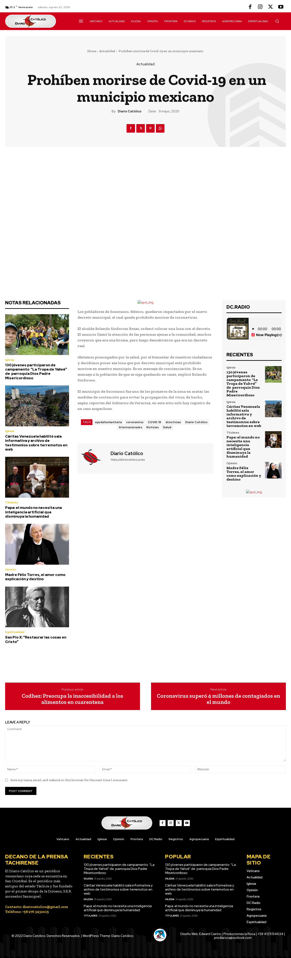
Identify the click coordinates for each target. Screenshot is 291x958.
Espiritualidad (14, 632)
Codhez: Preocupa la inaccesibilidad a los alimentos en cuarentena (72, 699)
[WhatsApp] (160, 128)
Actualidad (107, 51)
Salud (167, 427)
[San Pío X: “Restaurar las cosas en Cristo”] (37, 607)
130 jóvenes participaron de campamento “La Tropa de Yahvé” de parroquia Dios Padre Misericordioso (36, 371)
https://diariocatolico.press (128, 459)
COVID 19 (154, 422)
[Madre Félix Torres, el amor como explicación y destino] (37, 544)
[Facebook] (250, 7)
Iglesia (9, 359)
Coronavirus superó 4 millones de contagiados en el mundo (218, 699)
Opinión (10, 569)
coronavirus (135, 422)
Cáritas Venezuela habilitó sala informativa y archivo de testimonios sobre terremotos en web (36, 443)
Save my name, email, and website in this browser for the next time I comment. (69, 780)
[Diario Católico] (93, 458)
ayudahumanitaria (108, 422)
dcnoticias (173, 422)
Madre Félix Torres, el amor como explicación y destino (35, 576)
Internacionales (130, 427)
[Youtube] (281, 7)
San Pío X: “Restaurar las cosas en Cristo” (35, 639)
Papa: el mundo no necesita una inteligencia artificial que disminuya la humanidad (33, 512)
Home (91, 51)
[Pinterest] (150, 128)
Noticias (152, 427)
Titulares (11, 502)
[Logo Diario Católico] (37, 21)
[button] (277, 21)
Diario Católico (129, 111)
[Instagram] (260, 7)
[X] (270, 7)
